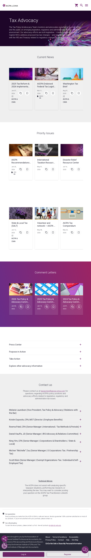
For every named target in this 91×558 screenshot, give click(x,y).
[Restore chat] (85, 549)
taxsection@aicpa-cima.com (53, 391)
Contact (61, 540)
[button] (80, 6)
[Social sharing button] (4, 539)
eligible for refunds (55, 525)
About (48, 537)
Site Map (75, 540)
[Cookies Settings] (4, 546)
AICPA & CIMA (14, 100)
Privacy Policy (51, 540)
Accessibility (74, 537)
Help (68, 540)
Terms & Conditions (60, 537)
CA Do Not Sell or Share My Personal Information (64, 544)
